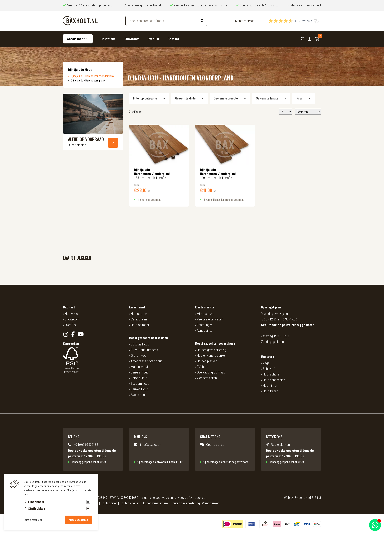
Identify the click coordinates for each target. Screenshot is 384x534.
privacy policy (184, 498)
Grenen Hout (139, 355)
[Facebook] (73, 334)
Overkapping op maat (211, 372)
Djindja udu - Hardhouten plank (88, 80)
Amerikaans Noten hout (146, 361)
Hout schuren (272, 374)
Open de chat (215, 445)
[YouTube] (80, 334)
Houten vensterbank (155, 503)
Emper (298, 498)
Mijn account (205, 314)
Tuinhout (202, 367)
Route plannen (280, 445)
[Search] (202, 21)
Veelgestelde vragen (210, 319)
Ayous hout (138, 395)
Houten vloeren (130, 503)
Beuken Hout (139, 389)
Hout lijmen (270, 385)
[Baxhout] (80, 21)
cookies (200, 498)
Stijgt (317, 498)
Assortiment (76, 39)
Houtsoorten (139, 314)
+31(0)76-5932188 (86, 445)
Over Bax (153, 39)
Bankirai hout (139, 372)
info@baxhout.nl (151, 445)
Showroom (131, 39)
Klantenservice (244, 21)
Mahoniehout (139, 367)
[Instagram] (65, 334)
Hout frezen (270, 391)
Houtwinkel (108, 39)
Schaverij (269, 369)
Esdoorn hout (140, 383)
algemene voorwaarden (157, 498)
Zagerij (267, 363)
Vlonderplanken (207, 378)
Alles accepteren (78, 519)
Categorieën (139, 319)
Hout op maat (140, 325)
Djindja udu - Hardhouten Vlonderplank (92, 76)
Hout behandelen (274, 380)
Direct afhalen (77, 145)
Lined (307, 498)
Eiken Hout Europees (144, 350)
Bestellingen (205, 325)
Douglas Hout (140, 344)
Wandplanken (210, 503)
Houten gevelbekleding (211, 350)
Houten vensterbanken (211, 355)
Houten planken (207, 361)
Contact (173, 39)
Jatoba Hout (139, 378)
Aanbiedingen (205, 330)
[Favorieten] (302, 39)
